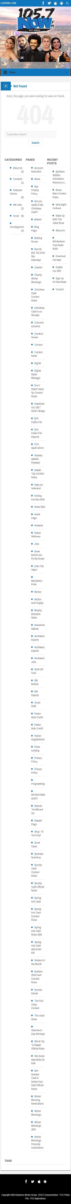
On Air (16, 215)
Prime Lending (35, 748)
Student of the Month (38, 962)
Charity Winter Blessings (36, 278)
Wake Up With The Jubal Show (59, 219)
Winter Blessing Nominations (37, 1100)
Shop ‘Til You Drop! (37, 833)
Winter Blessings (36, 1112)
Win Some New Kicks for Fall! (38, 1059)
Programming (38, 783)
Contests (17, 179)
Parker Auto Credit (37, 715)
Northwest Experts (37, 637)
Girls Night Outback (59, 206)
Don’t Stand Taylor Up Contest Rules (37, 391)
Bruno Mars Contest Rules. (59, 193)
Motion (37, 591)
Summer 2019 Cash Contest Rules (36, 977)
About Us (17, 168)
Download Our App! (59, 258)
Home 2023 (39, 507)
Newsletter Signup (38, 626)
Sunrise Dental (36, 991)
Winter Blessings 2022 (36, 1125)
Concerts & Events (37, 324)
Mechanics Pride (36, 582)
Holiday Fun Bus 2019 (37, 497)
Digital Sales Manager (36, 374)
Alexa (37, 179)
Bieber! (38, 219)
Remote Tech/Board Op (37, 809)
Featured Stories (16, 191)
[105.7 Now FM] (36, 19)
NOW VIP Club (37, 671)
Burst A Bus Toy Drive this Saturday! (38, 254)
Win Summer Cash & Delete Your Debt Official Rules (37, 1080)
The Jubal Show (37, 1017)
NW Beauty (34, 682)
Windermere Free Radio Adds (59, 245)
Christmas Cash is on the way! (37, 311)
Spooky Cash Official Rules (37, 887)
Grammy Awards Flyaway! (36, 459)
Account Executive (37, 169)
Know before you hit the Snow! (37, 555)
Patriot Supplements (37, 737)
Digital (37, 363)
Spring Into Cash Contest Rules (36, 914)
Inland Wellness (36, 534)
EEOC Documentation (48, 1194)
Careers (38, 267)
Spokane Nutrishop (37, 855)
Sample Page (36, 822)
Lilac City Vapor (37, 567)
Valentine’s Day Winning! (38, 1032)
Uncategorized (17, 227)
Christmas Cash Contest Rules (37, 295)
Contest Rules (36, 354)
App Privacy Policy (35, 190)
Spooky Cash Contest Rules (36, 870)
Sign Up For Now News (59, 280)
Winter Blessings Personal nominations (37, 1142)
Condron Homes (37, 335)
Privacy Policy (36, 759)
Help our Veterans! (37, 486)
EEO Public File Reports (36, 433)
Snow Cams (35, 844)
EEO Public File (36, 420)
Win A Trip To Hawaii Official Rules (37, 1045)
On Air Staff (35, 704)
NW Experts (35, 693)
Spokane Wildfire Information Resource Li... (59, 177)
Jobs (36, 544)
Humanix (38, 525)
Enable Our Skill (58, 269)
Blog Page (35, 228)
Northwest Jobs (37, 660)
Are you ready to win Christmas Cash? (37, 207)
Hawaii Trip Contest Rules (37, 473)
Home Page (35, 516)
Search (35, 143)
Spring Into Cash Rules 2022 (36, 931)
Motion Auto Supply (37, 601)
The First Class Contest (37, 1004)
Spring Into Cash (36, 899)
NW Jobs (17, 204)
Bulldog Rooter (36, 239)
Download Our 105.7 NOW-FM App (38, 407)
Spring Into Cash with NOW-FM (36, 947)
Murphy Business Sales (36, 614)
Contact (38, 344)
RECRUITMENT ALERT (39, 796)
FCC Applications (37, 446)
